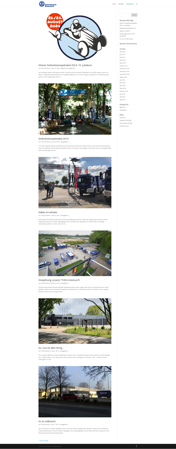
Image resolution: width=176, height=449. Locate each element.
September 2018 (124, 74)
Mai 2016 (122, 97)
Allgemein (64, 68)
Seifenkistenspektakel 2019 (53, 138)
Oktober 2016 (124, 91)
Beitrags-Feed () (125, 120)
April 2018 (122, 85)
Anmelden (123, 117)
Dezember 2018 (124, 68)
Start (114, 4)
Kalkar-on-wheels (47, 212)
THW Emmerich (45, 68)
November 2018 (124, 71)
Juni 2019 (122, 54)
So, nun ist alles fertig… (51, 347)
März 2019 (123, 63)
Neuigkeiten (130, 4)
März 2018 (123, 88)
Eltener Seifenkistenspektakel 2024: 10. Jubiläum (65, 65)
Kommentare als (126, 123)
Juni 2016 (122, 94)
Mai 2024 (122, 52)
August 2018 (123, 77)
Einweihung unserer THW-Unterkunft (59, 280)
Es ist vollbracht (47, 421)
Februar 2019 (124, 66)
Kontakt (121, 4)
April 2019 (122, 60)
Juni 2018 (122, 80)
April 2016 (122, 100)
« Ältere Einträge (43, 440)
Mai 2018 (122, 83)
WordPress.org (124, 126)
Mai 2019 (122, 57)
